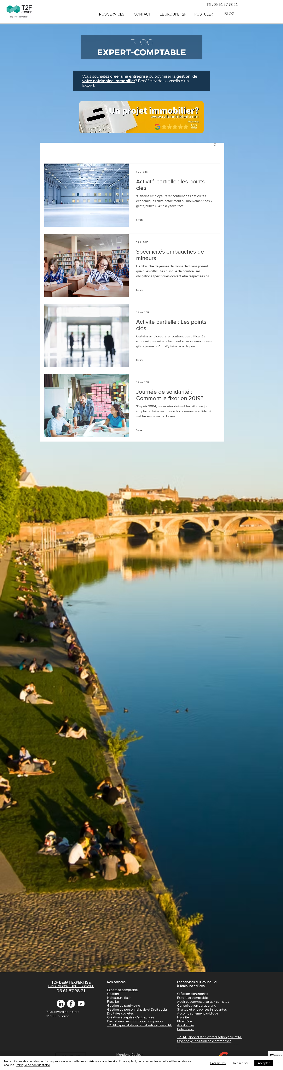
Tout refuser (240, 1063)
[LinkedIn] (61, 1004)
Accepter (264, 1063)
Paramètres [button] (218, 1063)
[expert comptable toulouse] (71, 1004)
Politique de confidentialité (33, 1065)
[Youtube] (81, 1004)
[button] (215, 145)
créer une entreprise (129, 76)
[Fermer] (278, 1063)
